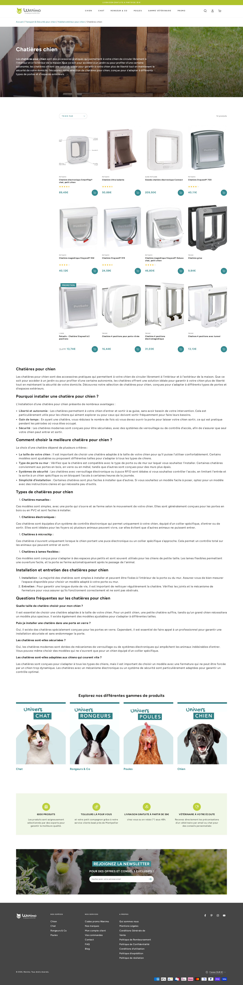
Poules (54, 935)
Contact (89, 939)
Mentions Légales (128, 926)
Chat (53, 926)
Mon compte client (95, 930)
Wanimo (26, 972)
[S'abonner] (151, 879)
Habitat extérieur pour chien (71, 22)
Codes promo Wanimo (97, 921)
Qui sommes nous (129, 921)
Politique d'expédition (131, 953)
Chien (53, 921)
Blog (87, 948)
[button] (205, 11)
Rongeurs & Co (58, 930)
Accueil (19, 22)
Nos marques (92, 926)
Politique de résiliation (131, 958)
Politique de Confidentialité (134, 944)
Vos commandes (94, 935)
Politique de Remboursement (135, 939)
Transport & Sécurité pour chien (40, 22)
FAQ (87, 944)
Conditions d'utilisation (131, 948)
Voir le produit (138, 193)
